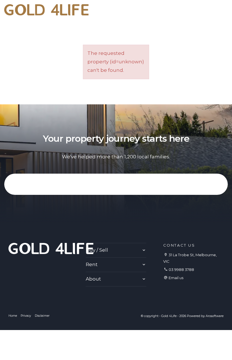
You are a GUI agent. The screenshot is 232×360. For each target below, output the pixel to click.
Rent (92, 264)
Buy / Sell (97, 250)
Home (12, 316)
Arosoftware (215, 316)
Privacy (26, 316)
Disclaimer (42, 316)
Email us (176, 277)
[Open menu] (223, 10)
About (93, 279)
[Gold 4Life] (46, 9)
